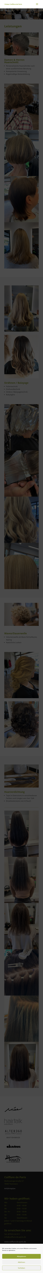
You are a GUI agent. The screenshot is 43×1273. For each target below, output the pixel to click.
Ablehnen (21, 1262)
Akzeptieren (21, 1256)
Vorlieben (21, 1268)
